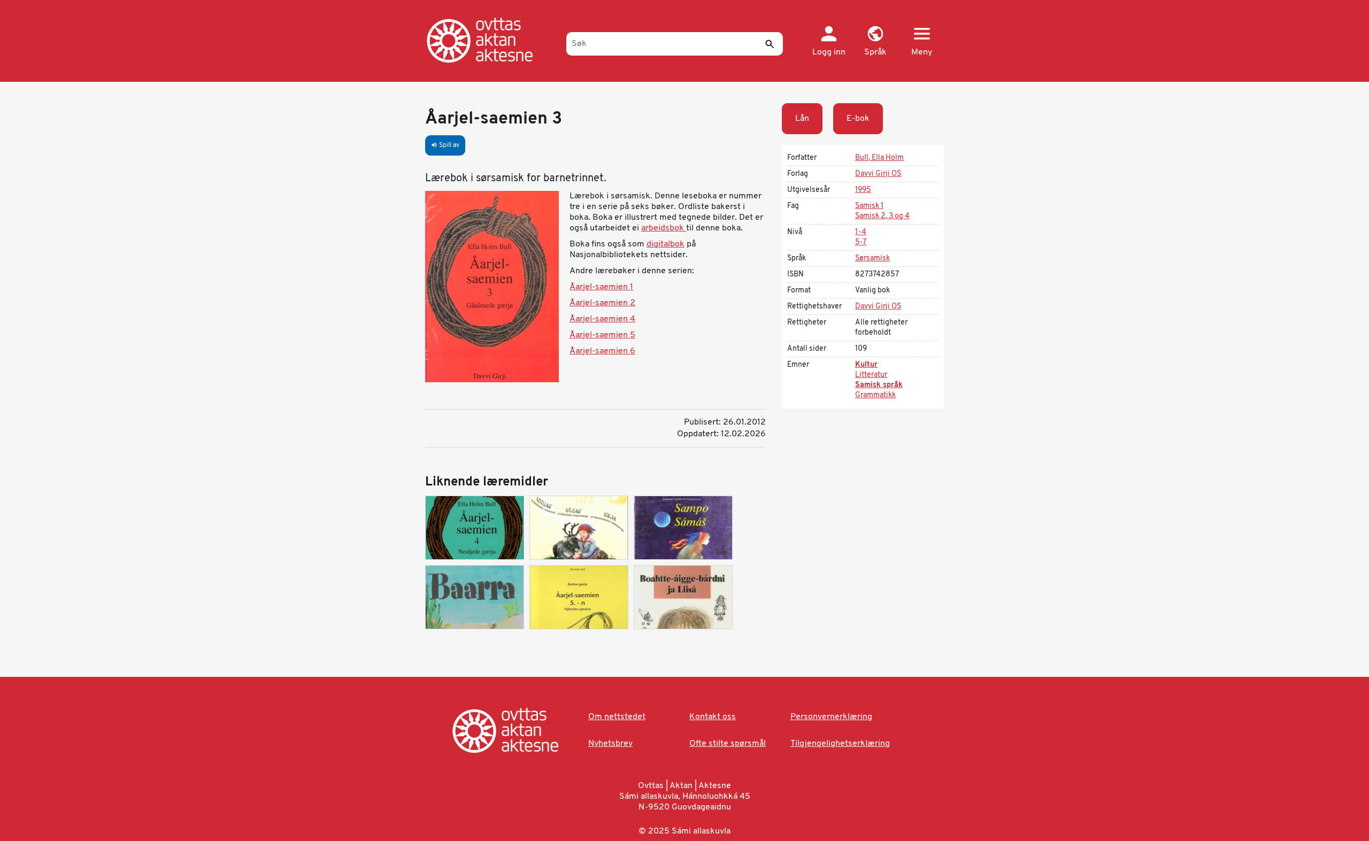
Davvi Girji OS (878, 174)
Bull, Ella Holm (879, 158)
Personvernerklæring (831, 717)
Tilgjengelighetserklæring (840, 743)
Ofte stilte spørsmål (727, 743)
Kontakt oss (712, 717)
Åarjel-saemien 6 (602, 351)
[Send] (770, 44)
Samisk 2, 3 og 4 (882, 216)
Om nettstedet (616, 717)
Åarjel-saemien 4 (602, 319)
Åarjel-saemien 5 (602, 335)
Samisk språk (879, 385)
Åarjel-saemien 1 (601, 287)
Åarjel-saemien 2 (602, 303)
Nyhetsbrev (610, 743)
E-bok (858, 118)
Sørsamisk (872, 258)
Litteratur (871, 375)
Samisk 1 (869, 206)
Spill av (445, 145)
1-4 (860, 232)
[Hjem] (490, 40)
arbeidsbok (663, 228)
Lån (802, 118)
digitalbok (665, 244)
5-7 (860, 242)
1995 (863, 190)
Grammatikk (875, 395)
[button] (875, 41)
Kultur (866, 365)
